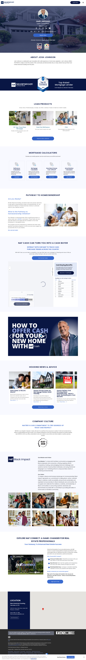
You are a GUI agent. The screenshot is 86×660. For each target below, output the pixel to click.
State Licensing (16, 651)
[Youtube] (49, 28)
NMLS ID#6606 (10, 651)
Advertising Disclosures (36, 651)
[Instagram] (43, 28)
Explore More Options (43, 138)
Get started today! (13, 230)
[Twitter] (39, 28)
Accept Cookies (70, 657)
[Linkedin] (46, 28)
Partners (21, 652)
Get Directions (14, 617)
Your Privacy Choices (42, 654)
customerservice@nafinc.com (13, 645)
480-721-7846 (37, 31)
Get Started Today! (43, 258)
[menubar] (83, 3)
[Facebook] (36, 28)
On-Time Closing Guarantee (28, 652)
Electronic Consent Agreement (13, 652)
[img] (43, 336)
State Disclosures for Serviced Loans (14, 654)
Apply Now (75, 2)
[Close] (84, 657)
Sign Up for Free (55, 581)
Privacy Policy (22, 651)
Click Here (52, 40)
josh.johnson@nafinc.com (50, 31)
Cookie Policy (24, 654)
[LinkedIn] (60, 632)
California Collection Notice (32, 654)
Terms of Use (28, 651)
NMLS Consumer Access (38, 652)
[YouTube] (66, 632)
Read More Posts (43, 407)
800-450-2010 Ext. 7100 (23, 633)
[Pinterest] (72, 632)
